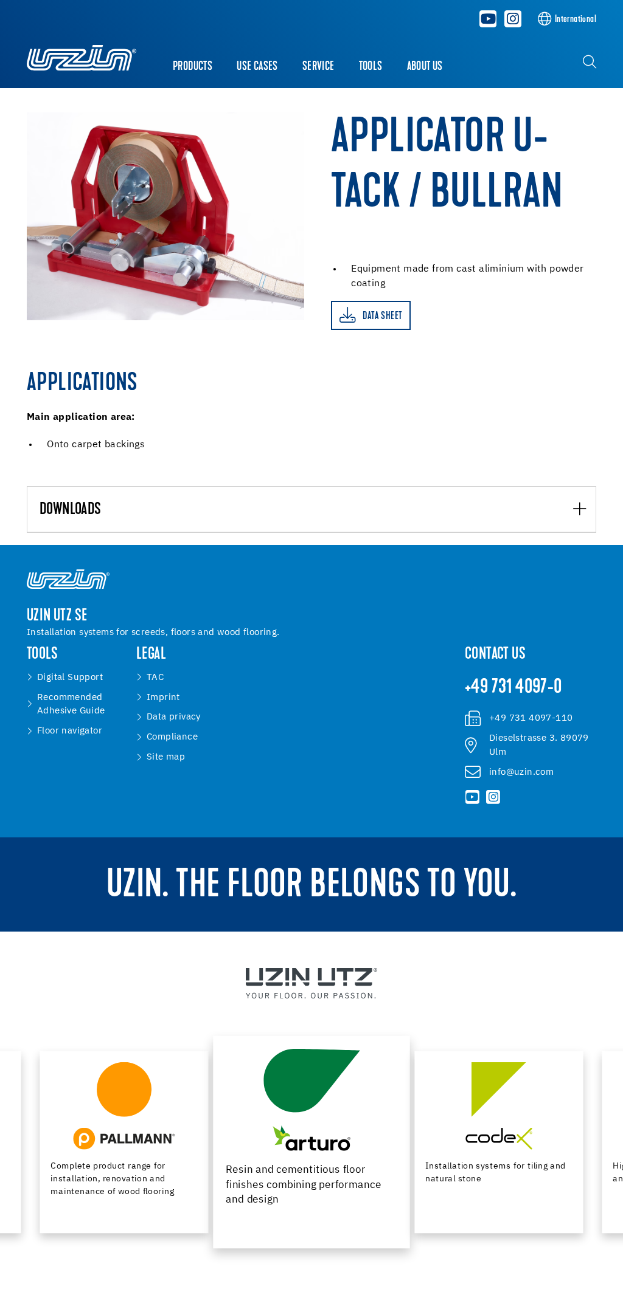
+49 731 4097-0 (513, 688)
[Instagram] (513, 19)
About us (425, 67)
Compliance (172, 736)
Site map (166, 756)
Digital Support (70, 677)
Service (318, 67)
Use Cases (257, 67)
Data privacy (174, 716)
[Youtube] (488, 19)
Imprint (163, 697)
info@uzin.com (521, 772)
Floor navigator (69, 730)
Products (192, 67)
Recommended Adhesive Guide (71, 704)
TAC (155, 677)
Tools (371, 67)
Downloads (71, 510)
